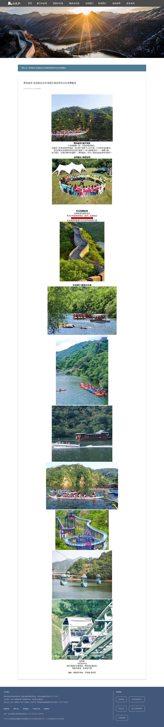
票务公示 (16, 709)
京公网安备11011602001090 (56, 719)
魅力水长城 (42, 3)
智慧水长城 (58, 3)
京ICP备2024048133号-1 (38, 719)
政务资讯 (131, 3)
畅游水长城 (74, 3)
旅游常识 (6, 709)
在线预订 (89, 3)
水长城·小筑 (36, 709)
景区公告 (24, 68)
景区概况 (25, 709)
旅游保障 (116, 3)
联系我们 (102, 3)
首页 (30, 3)
